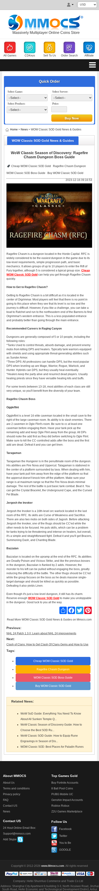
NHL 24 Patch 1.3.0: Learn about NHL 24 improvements (41, 633)
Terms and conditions (16, 788)
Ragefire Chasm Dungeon (69, 166)
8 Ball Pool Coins (62, 788)
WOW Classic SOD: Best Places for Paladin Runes (52, 746)
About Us (9, 782)
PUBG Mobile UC (62, 794)
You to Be (65, 842)
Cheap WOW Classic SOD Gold (31, 166)
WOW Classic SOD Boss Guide (25, 173)
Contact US (10, 805)
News (24, 129)
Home (14, 129)
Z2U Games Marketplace (66, 811)
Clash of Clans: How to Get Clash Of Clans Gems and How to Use (47, 644)
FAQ (5, 800)
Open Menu (92, 64)
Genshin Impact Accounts (67, 800)
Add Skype (10, 839)
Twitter (63, 836)
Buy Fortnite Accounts (64, 782)
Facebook (65, 829)
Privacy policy (11, 794)
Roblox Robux (60, 805)
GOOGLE (65, 849)
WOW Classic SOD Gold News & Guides (47, 619)
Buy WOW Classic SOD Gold (65, 173)
